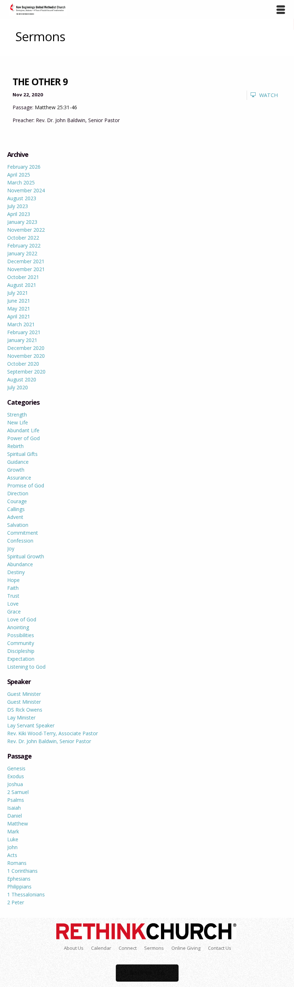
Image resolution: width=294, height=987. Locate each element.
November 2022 (26, 229)
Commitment (22, 532)
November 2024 (26, 190)
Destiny (16, 572)
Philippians (19, 886)
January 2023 (22, 221)
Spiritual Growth (25, 556)
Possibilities (20, 635)
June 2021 (18, 300)
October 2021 (23, 277)
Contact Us (219, 948)
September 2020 (26, 371)
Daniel (14, 815)
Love (13, 603)
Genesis (16, 768)
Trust (13, 595)
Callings (16, 509)
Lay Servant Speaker (30, 725)
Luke (12, 839)
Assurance (19, 477)
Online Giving (185, 948)
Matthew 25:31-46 (56, 107)
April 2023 (18, 214)
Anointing (18, 627)
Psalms (15, 799)
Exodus (15, 776)
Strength (17, 414)
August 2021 (21, 284)
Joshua (15, 784)
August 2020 (21, 379)
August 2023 (21, 198)
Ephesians (18, 878)
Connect (128, 948)
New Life (17, 422)
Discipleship (20, 650)
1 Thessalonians (26, 894)
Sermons (154, 948)
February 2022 (24, 245)
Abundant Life (23, 430)
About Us (74, 948)
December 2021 (25, 261)
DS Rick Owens (24, 709)
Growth (15, 469)
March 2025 (21, 182)
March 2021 (21, 324)
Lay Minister (21, 717)
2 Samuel (18, 792)
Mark (13, 831)
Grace (14, 611)
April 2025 (18, 174)
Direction (17, 493)
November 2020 (26, 355)
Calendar (101, 948)
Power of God (23, 438)
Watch (268, 95)
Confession (20, 540)
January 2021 (22, 340)
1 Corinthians (22, 870)
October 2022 (23, 237)
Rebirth (15, 446)
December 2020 (25, 348)
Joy (10, 548)
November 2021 (26, 269)
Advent (15, 517)
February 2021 (24, 332)
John (12, 847)
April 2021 (18, 316)
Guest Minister (24, 693)
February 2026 (24, 166)
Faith (13, 587)
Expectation (20, 658)
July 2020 (17, 387)
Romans (17, 863)
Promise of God (25, 485)
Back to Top (147, 973)
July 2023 (17, 206)
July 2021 (17, 292)
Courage (17, 501)
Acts (12, 855)
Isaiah (14, 807)
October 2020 (23, 363)
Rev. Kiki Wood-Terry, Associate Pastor (52, 733)
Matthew (17, 823)
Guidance (18, 461)
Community (20, 643)
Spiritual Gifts (22, 454)
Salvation (17, 524)
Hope (13, 580)
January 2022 (22, 253)
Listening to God (26, 666)
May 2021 (18, 308)
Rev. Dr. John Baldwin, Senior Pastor (49, 741)
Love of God (21, 619)
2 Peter (15, 902)
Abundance (20, 564)
